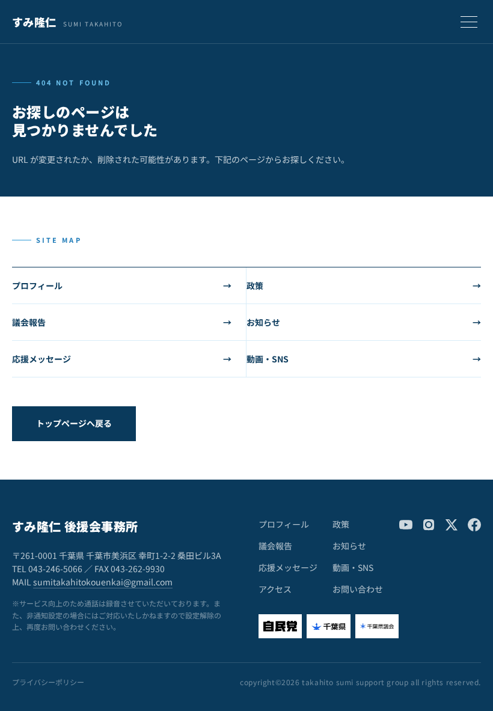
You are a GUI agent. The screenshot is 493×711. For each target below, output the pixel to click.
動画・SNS (363, 359)
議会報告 (121, 322)
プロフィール (121, 285)
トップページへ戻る (74, 423)
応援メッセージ (121, 359)
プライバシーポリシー (48, 682)
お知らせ (363, 322)
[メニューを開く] (469, 22)
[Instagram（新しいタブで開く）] (428, 524)
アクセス (275, 589)
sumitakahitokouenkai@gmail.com (103, 582)
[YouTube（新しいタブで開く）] (405, 524)
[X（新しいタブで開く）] (451, 524)
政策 (363, 285)
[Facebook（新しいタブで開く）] (474, 524)
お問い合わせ (357, 589)
